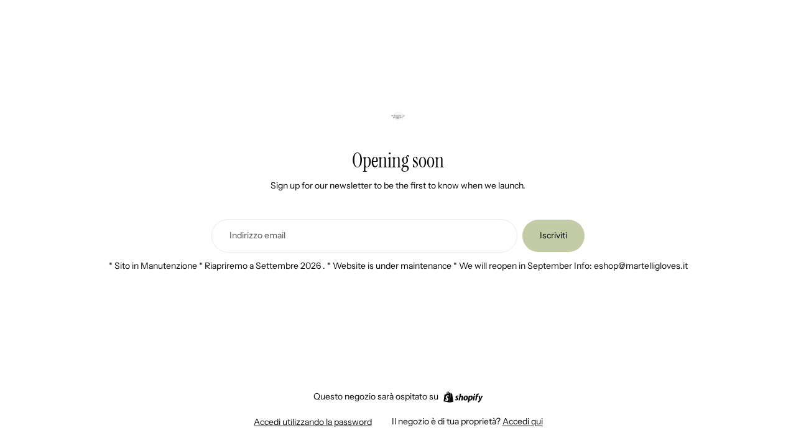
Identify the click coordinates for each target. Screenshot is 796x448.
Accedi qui (522, 421)
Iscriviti (553, 235)
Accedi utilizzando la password (313, 421)
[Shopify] (463, 397)
